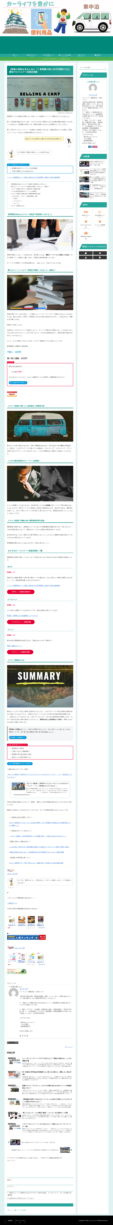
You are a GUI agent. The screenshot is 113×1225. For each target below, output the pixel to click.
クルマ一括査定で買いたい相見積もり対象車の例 (25, 189)
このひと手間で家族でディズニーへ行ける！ (19, 763)
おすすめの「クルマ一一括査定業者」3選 (24, 196)
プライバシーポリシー (20, 1221)
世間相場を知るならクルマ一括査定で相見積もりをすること (29, 184)
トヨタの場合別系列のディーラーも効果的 (23, 191)
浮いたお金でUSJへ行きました (18, 382)
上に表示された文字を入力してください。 (21, 1198)
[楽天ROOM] (27, 1036)
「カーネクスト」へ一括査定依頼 (21, 622)
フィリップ (24, 989)
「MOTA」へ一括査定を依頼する (21, 592)
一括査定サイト (12, 903)
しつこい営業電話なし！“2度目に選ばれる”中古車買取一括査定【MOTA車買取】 (34, 177)
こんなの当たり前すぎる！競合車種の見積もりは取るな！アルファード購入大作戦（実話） (39, 847)
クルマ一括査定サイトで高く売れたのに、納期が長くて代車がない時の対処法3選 (36, 863)
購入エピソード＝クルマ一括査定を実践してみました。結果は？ (30, 186)
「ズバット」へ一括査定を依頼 (20, 652)
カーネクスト (18, 201)
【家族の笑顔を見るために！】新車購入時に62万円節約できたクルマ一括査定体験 (36, 852)
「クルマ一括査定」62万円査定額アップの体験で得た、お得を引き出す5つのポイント (37, 836)
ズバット (16, 203)
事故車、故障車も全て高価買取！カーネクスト (22, 616)
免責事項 (10, 1220)
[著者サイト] (20, 1036)
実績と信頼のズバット (14, 646)
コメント (11, 1160)
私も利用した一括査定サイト (17, 737)
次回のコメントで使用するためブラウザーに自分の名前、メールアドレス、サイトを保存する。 (41, 1193)
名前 (9, 1180)
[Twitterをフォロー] (23, 1036)
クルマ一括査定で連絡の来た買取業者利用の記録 (25, 193)
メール (10, 1186)
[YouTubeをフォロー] (25, 1036)
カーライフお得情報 (13, 1042)
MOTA (16, 198)
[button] (105, 68)
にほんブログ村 (12, 874)
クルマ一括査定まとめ (17, 205)
